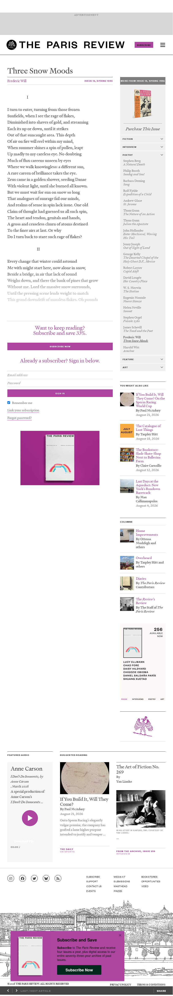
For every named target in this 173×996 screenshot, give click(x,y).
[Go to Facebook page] (22, 878)
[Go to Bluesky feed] (46, 878)
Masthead (120, 886)
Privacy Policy (120, 984)
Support (92, 881)
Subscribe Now (79, 970)
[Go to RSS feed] (58, 878)
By (118, 776)
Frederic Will (16, 80)
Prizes (118, 891)
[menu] (163, 45)
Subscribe (144, 45)
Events (91, 891)
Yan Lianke (124, 781)
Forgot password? (19, 417)
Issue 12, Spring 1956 (98, 81)
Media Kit (119, 877)
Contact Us (94, 886)
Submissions (122, 881)
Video (145, 886)
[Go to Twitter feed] (34, 878)
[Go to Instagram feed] (10, 878)
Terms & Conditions (151, 984)
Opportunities (151, 881)
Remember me (22, 402)
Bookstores (149, 877)
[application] (30, 839)
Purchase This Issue (143, 129)
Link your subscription (23, 410)
